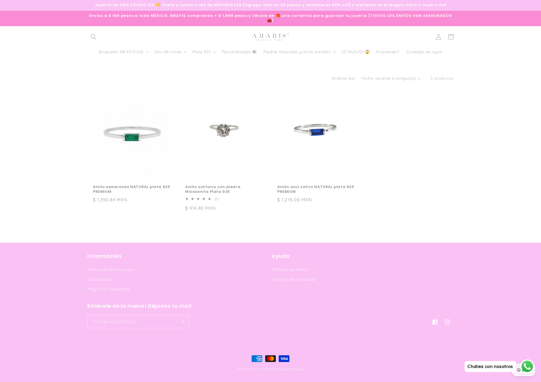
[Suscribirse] (182, 321)
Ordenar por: (344, 78)
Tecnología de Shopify (286, 369)
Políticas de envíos (290, 269)
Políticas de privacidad (293, 279)
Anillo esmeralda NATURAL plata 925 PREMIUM (131, 189)
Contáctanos (99, 279)
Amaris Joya (259, 369)
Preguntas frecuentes (108, 289)
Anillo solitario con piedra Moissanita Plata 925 (212, 189)
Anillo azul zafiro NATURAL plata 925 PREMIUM (315, 189)
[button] (93, 37)
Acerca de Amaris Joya (110, 269)
